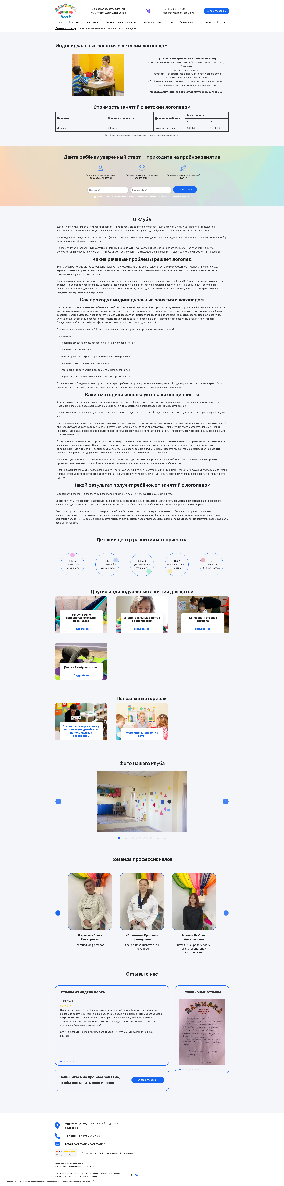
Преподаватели (152, 22)
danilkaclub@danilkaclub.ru (178, 12)
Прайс (170, 22)
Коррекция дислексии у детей (141, 734)
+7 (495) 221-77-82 (174, 9)
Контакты (223, 22)
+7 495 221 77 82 (89, 1136)
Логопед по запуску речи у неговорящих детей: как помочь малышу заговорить (81, 731)
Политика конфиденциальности (69, 1164)
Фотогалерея (188, 22)
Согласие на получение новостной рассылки (75, 1166)
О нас (58, 22)
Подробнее (81, 629)
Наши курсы (92, 22)
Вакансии (73, 22)
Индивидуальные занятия (121, 22)
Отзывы (206, 22)
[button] (226, 913)
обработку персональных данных (145, 197)
